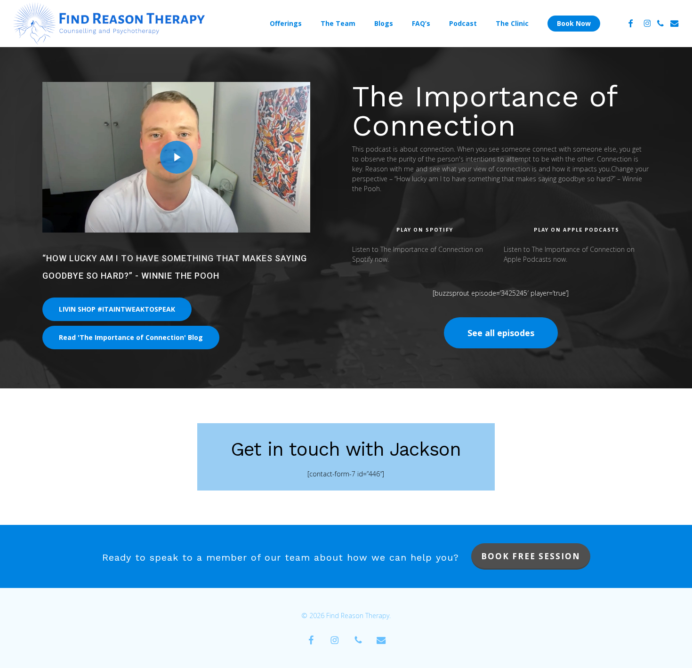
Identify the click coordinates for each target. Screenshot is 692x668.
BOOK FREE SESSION (530, 556)
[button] (117, 309)
